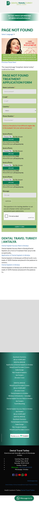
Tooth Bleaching (19, 403)
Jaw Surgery (20, 375)
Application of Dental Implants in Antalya (16, 255)
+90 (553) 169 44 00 (25, 467)
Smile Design (19, 370)
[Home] (19, 3)
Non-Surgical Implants (19, 372)
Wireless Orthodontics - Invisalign (19, 396)
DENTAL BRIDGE (19, 362)
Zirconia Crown (19, 378)
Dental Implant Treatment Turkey (29, 484)
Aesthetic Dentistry (19, 357)
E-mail (5, 97)
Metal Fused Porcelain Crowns (19, 367)
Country (6, 106)
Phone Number (8, 116)
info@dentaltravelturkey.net (19, 18)
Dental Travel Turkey (28, 490)
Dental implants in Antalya (11, 265)
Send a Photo (7, 134)
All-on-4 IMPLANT (20, 359)
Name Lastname (9, 87)
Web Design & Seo (32, 481)
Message (6, 191)
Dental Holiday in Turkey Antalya (13, 484)
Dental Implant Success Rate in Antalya (15, 246)
